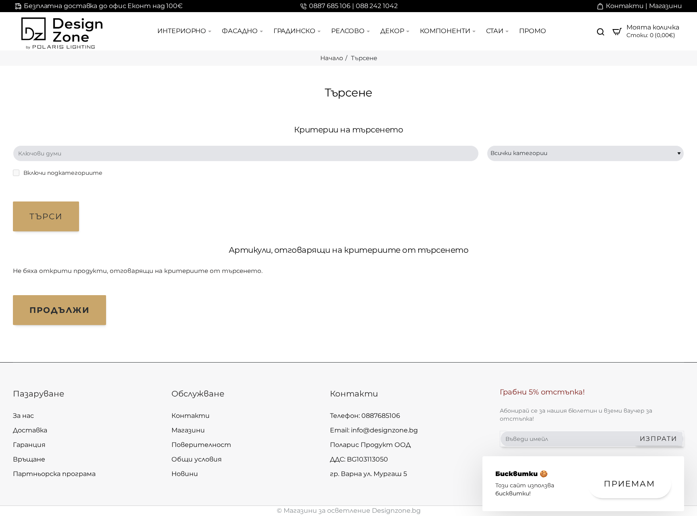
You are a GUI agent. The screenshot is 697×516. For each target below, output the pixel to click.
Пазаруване (38, 394)
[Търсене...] (601, 31)
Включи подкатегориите (62, 172)
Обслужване (197, 394)
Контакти (354, 394)
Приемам (629, 484)
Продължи (59, 310)
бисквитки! (513, 493)
